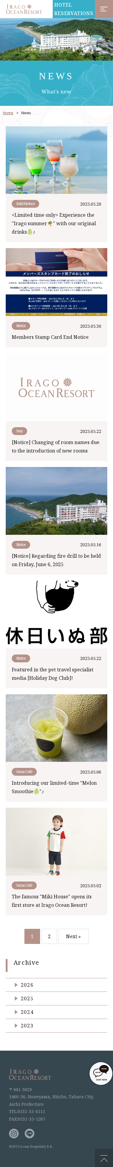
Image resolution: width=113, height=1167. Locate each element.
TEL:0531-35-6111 (27, 1111)
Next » (73, 936)
